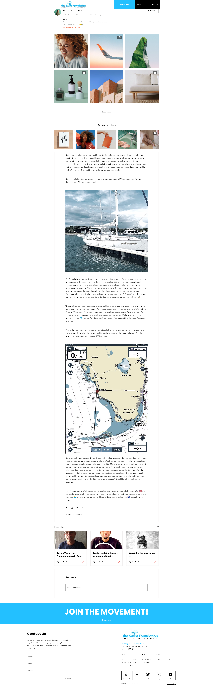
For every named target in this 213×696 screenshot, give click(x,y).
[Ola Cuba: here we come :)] (142, 540)
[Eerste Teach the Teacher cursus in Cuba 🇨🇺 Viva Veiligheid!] (70, 540)
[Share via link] (83, 507)
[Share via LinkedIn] (77, 507)
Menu (139, 4)
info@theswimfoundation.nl (165, 660)
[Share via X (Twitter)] (72, 507)
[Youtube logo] (170, 674)
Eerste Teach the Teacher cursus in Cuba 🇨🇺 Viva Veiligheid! (69, 555)
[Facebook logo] (137, 674)
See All (156, 527)
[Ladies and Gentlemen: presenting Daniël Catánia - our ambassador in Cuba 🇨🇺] (107, 540)
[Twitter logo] (148, 674)
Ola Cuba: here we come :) (142, 555)
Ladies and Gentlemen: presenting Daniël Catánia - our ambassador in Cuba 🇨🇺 (106, 555)
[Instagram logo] (159, 674)
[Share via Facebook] (66, 507)
